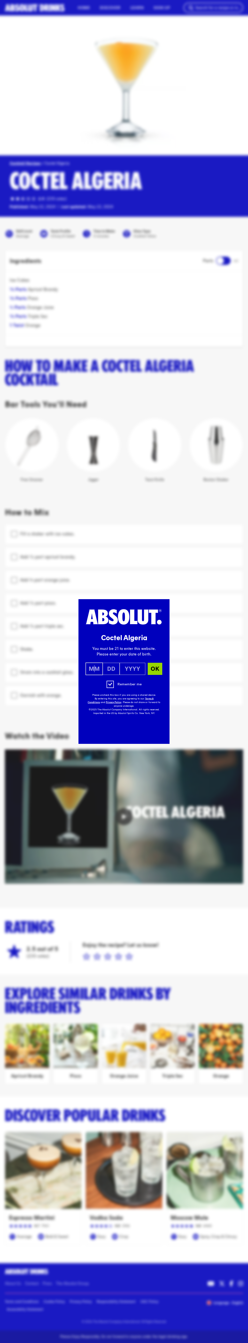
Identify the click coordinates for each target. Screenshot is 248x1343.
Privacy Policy (113, 702)
